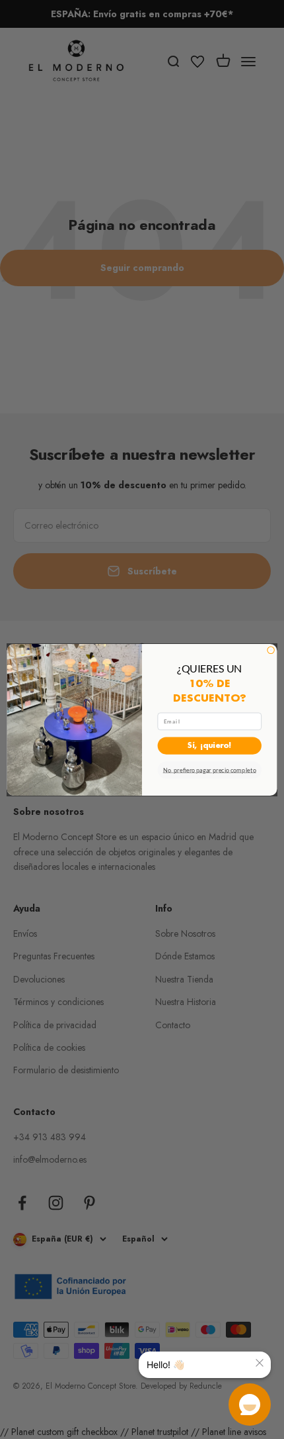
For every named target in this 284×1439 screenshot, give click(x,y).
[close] (259, 1362)
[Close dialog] (270, 650)
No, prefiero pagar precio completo (209, 770)
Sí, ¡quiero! (210, 745)
